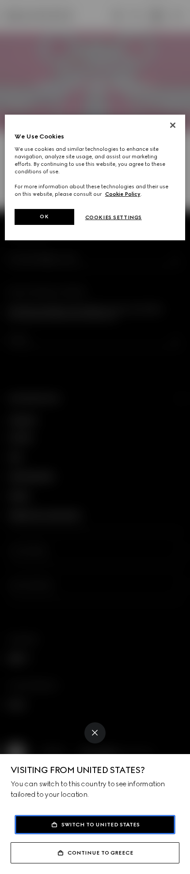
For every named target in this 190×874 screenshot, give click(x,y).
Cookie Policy (123, 194)
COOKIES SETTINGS (113, 217)
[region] (95, 177)
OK (44, 216)
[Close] (95, 732)
